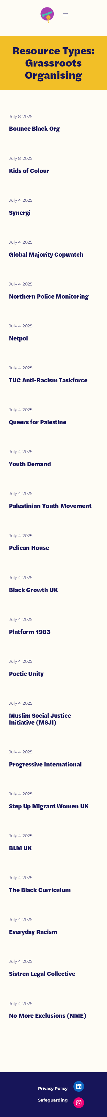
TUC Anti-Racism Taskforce (48, 380)
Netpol (18, 338)
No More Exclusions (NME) (47, 1015)
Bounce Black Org (34, 128)
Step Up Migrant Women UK (49, 806)
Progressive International (45, 764)
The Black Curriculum (40, 889)
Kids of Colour (29, 170)
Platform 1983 (30, 631)
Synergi (20, 212)
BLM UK (20, 848)
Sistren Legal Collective (42, 973)
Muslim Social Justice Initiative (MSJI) (40, 719)
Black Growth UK (33, 589)
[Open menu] (65, 14)
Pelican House (29, 547)
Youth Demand (30, 463)
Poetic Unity (26, 673)
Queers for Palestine (37, 422)
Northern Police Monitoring (48, 296)
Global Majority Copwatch (46, 254)
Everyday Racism (33, 931)
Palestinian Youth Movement (50, 505)
